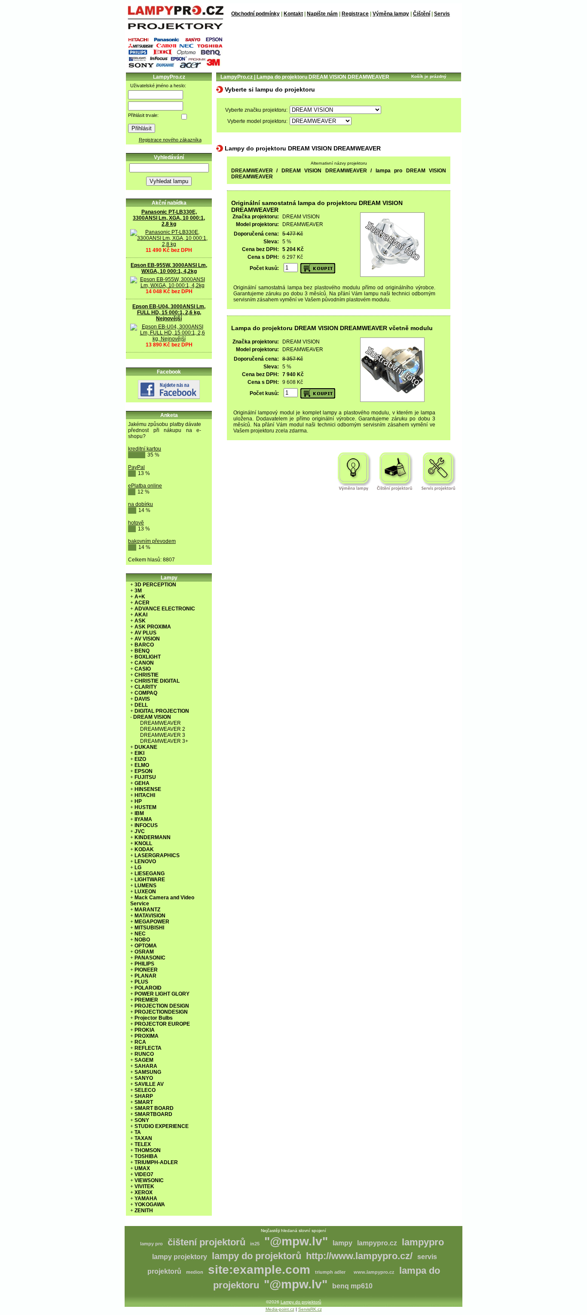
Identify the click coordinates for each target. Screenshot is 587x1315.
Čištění (421, 14)
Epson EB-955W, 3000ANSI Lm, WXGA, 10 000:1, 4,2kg (169, 268)
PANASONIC (150, 958)
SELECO (145, 1090)
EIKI (139, 753)
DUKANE (146, 747)
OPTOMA (146, 946)
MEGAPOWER (152, 922)
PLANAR (145, 976)
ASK (140, 621)
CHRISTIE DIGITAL (157, 681)
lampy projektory (179, 1256)
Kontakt (293, 14)
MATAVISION (150, 916)
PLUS (141, 982)
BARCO (144, 645)
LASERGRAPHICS (157, 855)
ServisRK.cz (310, 1309)
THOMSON (148, 1150)
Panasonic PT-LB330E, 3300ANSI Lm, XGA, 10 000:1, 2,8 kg (169, 218)
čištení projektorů (206, 1242)
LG (138, 867)
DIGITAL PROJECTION (162, 711)
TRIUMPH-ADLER (156, 1162)
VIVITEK (144, 1186)
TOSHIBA (146, 1156)
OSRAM (144, 952)
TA (138, 1132)
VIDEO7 (144, 1174)
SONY (142, 1120)
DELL (141, 705)
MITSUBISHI (149, 928)
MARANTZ (147, 910)
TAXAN (143, 1138)
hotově (136, 523)
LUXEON (145, 892)
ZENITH (144, 1211)
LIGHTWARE (150, 880)
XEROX (144, 1192)
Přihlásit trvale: (143, 115)
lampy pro (151, 1243)
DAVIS (142, 699)
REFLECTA (148, 1048)
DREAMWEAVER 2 (162, 729)
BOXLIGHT (148, 657)
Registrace (355, 14)
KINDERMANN (153, 837)
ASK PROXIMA (153, 627)
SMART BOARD (154, 1108)
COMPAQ (146, 693)
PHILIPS (144, 964)
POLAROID (148, 988)
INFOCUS (146, 825)
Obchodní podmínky (255, 14)
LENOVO (145, 861)
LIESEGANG (150, 874)
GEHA (142, 783)
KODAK (144, 849)
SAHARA (146, 1066)
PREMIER (146, 1000)
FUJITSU (145, 777)
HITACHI (145, 795)
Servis (442, 14)
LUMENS (145, 886)
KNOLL (143, 843)
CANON (144, 663)
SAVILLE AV (149, 1084)
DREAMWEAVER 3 (162, 735)
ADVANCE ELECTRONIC (165, 609)
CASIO (143, 669)
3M (138, 591)
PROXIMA (147, 1036)
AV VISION (147, 639)
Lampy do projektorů (301, 1302)
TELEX (143, 1144)
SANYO (144, 1078)
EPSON (144, 771)
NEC (140, 934)
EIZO (140, 759)
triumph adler (330, 1272)
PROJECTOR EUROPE (162, 1024)
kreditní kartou (144, 449)
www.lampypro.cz (374, 1272)
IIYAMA (143, 819)
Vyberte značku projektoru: (256, 110)
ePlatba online (145, 486)
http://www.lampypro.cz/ (359, 1256)
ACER (142, 603)
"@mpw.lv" (296, 1241)
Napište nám (322, 14)
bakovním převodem (152, 541)
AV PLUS (145, 633)
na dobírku (140, 504)
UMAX (142, 1168)
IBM (139, 813)
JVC (140, 831)
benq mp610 (352, 1286)
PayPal (136, 467)
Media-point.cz (280, 1309)
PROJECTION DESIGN (162, 1006)
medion (194, 1272)
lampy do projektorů (256, 1256)
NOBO (142, 940)
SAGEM (144, 1060)
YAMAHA (146, 1198)
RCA (140, 1042)
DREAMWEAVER (160, 723)
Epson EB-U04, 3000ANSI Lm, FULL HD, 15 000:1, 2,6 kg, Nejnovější (168, 312)
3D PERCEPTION (155, 585)
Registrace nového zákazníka (170, 139)
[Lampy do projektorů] (175, 28)
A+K (140, 597)
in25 (255, 1243)
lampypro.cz (377, 1243)
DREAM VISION (152, 717)
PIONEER (146, 970)
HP (138, 801)
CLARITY (146, 687)
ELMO (142, 765)
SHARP (144, 1096)
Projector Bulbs (154, 1018)
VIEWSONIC (149, 1180)
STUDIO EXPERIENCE (162, 1126)
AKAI (141, 615)
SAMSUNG (148, 1072)
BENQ (142, 651)
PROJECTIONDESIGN (161, 1012)
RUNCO (144, 1054)
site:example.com (259, 1269)
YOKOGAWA (150, 1205)
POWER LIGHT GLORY (162, 994)
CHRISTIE (147, 675)
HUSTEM (145, 807)
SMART (144, 1102)
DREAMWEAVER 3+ (164, 741)
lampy (342, 1243)
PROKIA (145, 1030)
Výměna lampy (391, 14)
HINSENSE (148, 789)
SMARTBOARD (153, 1114)
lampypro (423, 1242)
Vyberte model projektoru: (257, 121)
